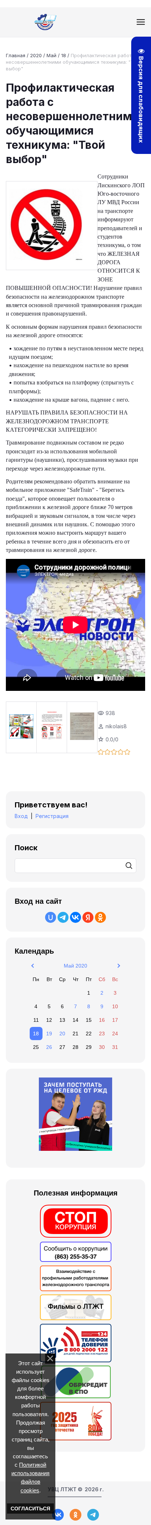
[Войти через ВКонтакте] (75, 917)
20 (62, 1033)
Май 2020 (75, 966)
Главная (15, 55)
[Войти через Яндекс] (87, 917)
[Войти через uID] (50, 917)
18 (63, 55)
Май (51, 55)
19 (49, 1033)
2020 (36, 55)
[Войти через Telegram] (63, 917)
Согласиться (30, 1508)
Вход (21, 816)
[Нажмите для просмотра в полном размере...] (51, 225)
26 (49, 1047)
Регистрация (52, 816)
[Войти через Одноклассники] (100, 917)
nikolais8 (116, 726)
